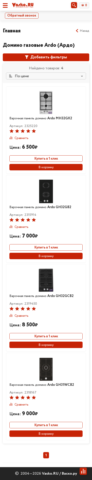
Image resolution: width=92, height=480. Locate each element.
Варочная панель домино (40, 118)
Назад (84, 31)
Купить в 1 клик (46, 158)
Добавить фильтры (48, 57)
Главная (12, 31)
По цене (21, 76)
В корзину (46, 167)
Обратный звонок (21, 15)
